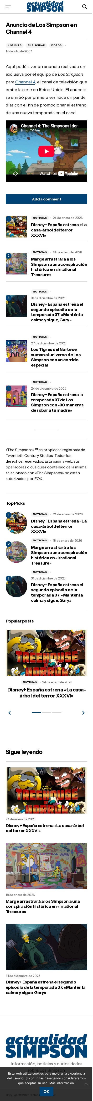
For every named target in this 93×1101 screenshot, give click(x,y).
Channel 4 (43, 82)
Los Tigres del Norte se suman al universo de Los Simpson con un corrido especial (56, 365)
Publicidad (36, 45)
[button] (8, 6)
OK (45, 1091)
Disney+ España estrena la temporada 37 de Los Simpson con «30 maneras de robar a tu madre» (57, 410)
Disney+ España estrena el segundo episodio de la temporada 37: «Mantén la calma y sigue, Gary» (57, 320)
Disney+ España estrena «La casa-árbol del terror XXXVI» (56, 237)
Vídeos (56, 45)
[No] (83, 1081)
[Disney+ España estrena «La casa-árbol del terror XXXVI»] (16, 530)
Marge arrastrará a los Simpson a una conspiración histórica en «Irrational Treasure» (56, 274)
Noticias (15, 45)
